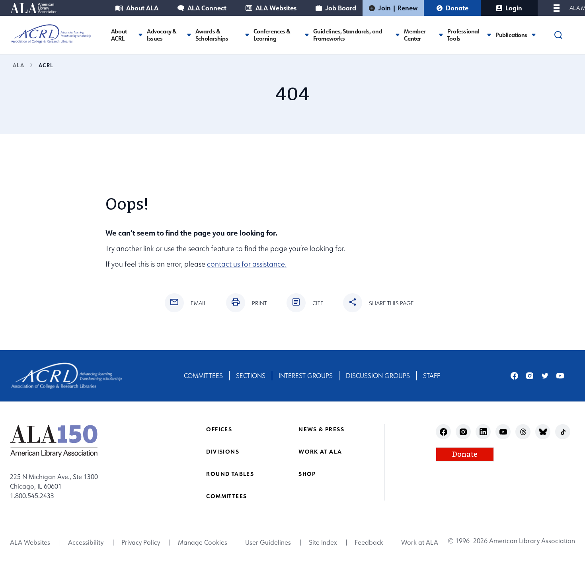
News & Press (321, 429)
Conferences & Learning (272, 35)
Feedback (369, 543)
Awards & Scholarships (211, 35)
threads (523, 432)
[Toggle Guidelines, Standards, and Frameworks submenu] (398, 34)
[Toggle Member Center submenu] (441, 34)
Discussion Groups (378, 376)
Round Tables (230, 473)
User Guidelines (268, 543)
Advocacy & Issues (162, 35)
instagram (530, 375)
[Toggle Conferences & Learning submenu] (307, 34)
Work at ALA (320, 451)
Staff (431, 376)
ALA (18, 65)
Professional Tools (463, 35)
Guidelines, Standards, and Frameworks (347, 35)
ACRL (46, 65)
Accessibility (85, 543)
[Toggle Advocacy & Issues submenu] (189, 34)
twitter (545, 375)
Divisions (222, 451)
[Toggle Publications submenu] (534, 34)
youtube (560, 376)
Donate (457, 8)
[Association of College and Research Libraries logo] (51, 34)
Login (513, 8)
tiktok (563, 432)
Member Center (414, 35)
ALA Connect (206, 8)
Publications (511, 35)
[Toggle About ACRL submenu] (140, 34)
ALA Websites (275, 8)
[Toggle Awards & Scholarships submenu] (247, 34)
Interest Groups (306, 376)
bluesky (543, 432)
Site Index (323, 543)
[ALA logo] (54, 441)
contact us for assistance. (247, 264)
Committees (203, 376)
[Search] (558, 35)
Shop (307, 473)
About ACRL (119, 35)
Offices (219, 429)
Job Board (340, 8)
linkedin (483, 432)
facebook (514, 376)
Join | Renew (397, 8)
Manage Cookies (202, 543)
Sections (250, 376)
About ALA (142, 8)
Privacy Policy (140, 543)
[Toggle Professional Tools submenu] (489, 34)
